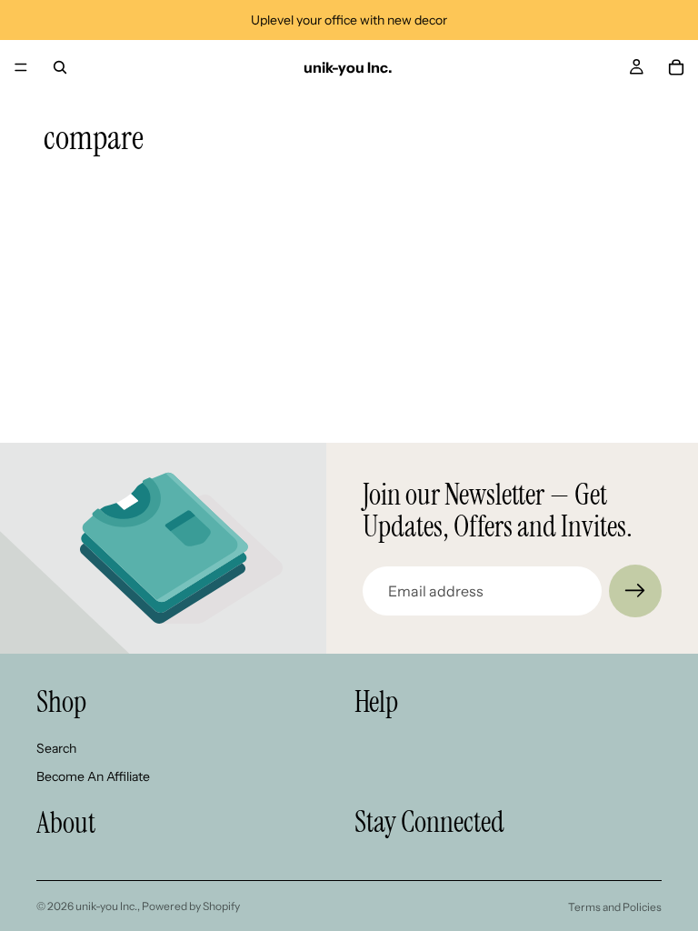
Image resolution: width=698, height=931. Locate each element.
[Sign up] (635, 591)
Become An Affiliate (93, 776)
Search (56, 748)
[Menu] (21, 67)
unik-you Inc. (106, 906)
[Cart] (676, 67)
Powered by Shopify (191, 906)
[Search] (60, 67)
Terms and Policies (615, 907)
